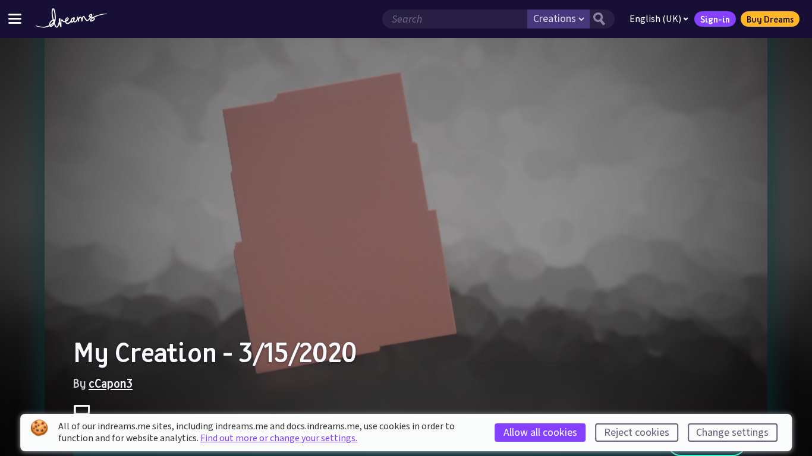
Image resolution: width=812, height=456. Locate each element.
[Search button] (602, 19)
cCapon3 (111, 383)
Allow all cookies (540, 432)
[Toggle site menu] (14, 19)
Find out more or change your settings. (278, 438)
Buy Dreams (770, 19)
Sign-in (715, 19)
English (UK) (655, 19)
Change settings (732, 432)
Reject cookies (636, 432)
